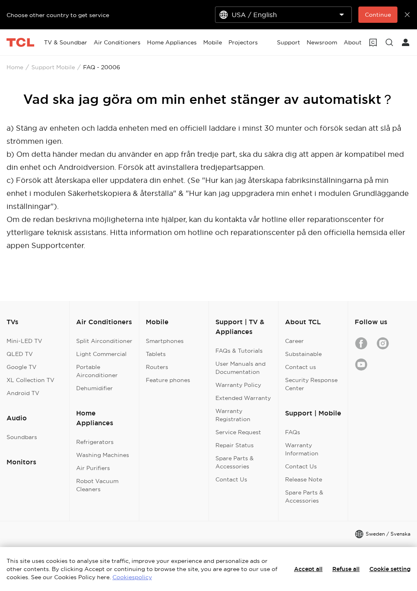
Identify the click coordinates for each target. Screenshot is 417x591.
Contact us (300, 367)
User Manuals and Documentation (240, 368)
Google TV (22, 367)
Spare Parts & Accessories (234, 462)
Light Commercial (101, 354)
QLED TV (20, 354)
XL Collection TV (31, 380)
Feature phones (168, 380)
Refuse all (346, 569)
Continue (378, 14)
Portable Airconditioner (97, 371)
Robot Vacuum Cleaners (97, 485)
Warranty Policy (238, 385)
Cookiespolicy (132, 577)
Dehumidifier (94, 388)
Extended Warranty (243, 398)
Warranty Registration (232, 415)
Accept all (308, 569)
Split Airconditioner (104, 341)
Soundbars (22, 437)
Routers (157, 367)
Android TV (23, 393)
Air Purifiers (93, 468)
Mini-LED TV (24, 341)
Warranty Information (301, 449)
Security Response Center (311, 384)
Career (294, 341)
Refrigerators (95, 442)
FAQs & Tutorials (239, 350)
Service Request (238, 432)
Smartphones (165, 341)
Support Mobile (53, 67)
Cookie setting (389, 569)
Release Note (303, 479)
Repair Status (234, 445)
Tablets (156, 354)
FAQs (292, 432)
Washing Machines (102, 455)
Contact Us (231, 479)
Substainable (303, 354)
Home (15, 67)
